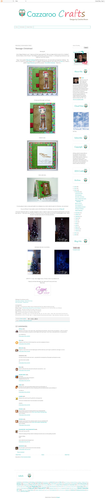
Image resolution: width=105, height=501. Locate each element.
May (76, 223)
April (76, 225)
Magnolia (35, 486)
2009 (75, 234)
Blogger (58, 497)
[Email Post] (29, 318)
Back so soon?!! (78, 203)
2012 (75, 188)
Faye (20, 367)
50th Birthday (32, 482)
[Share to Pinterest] (37, 319)
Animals (51, 482)
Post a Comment (20, 452)
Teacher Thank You (39, 490)
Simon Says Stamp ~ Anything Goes (21, 302)
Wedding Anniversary (80, 490)
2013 (75, 186)
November (77, 212)
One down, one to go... (80, 196)
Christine (21, 409)
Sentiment (63, 488)
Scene (59, 488)
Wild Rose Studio (24, 491)
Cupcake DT (60, 483)
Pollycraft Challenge (30, 60)
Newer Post (18, 454)
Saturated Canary (52, 488)
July (76, 219)
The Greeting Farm (53, 490)
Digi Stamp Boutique (82, 483)
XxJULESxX (21, 446)
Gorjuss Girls (59, 484)
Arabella (21, 396)
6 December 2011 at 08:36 (24, 392)
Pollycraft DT (29, 320)
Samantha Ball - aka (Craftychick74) (27, 429)
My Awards (22, 27)
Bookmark (25, 483)
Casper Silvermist (31, 62)
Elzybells (19, 484)
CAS (34, 483)
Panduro (64, 486)
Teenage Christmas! (79, 208)
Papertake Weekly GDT (71, 486)
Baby (60, 482)
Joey (20, 340)
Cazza (82, 77)
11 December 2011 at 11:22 (24, 449)
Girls (49, 484)
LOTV (27, 486)
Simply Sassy (73, 488)
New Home (59, 486)
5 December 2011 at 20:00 (24, 370)
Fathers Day (32, 484)
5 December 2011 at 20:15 (24, 380)
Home (16, 27)
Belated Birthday (74, 482)
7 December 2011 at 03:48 (24, 415)
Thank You (46, 490)
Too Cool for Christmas (50, 62)
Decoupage (74, 483)
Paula (61, 61)
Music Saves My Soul (51, 486)
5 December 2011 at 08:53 (24, 336)
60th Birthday (39, 482)
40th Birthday (25, 482)
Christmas (21, 320)
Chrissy (20, 328)
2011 (75, 190)
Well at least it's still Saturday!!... (79, 201)
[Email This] (31, 319)
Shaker (68, 488)
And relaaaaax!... (78, 195)
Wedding (72, 490)
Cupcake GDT (67, 483)
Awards (56, 482)
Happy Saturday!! (78, 210)
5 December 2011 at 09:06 (24, 343)
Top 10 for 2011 (61, 490)
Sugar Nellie (30, 490)
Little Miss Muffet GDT (21, 486)
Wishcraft (21, 348)
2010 (75, 232)
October (77, 214)
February (77, 228)
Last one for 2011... (79, 193)
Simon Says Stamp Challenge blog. (39, 412)
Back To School (67, 482)
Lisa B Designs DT (83, 484)
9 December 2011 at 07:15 (24, 441)
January (77, 230)
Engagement (26, 484)
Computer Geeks (76, 249)
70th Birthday (45, 482)
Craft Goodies (53, 483)
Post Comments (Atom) (26, 457)
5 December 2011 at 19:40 (24, 363)
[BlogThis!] (32, 319)
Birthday (19, 483)
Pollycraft (62, 209)
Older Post (67, 454)
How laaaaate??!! (79, 205)
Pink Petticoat (23, 488)
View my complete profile (78, 99)
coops (20, 384)
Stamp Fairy (24, 490)
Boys (30, 483)
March (76, 227)
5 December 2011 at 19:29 (24, 351)
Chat (39, 483)
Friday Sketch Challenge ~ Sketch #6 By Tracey (23, 300)
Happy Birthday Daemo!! (80, 207)
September (77, 216)
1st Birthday (19, 482)
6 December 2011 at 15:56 (24, 405)
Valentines (67, 490)
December (77, 191)
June (76, 221)
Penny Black (80, 486)
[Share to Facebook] (35, 319)
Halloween (66, 484)
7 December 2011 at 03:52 (24, 425)
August (76, 218)
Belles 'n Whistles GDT (83, 482)
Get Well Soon (39, 484)
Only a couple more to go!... (81, 198)
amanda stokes (22, 374)
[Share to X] (34, 319)
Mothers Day (43, 486)
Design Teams (30, 27)
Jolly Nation (72, 484)
